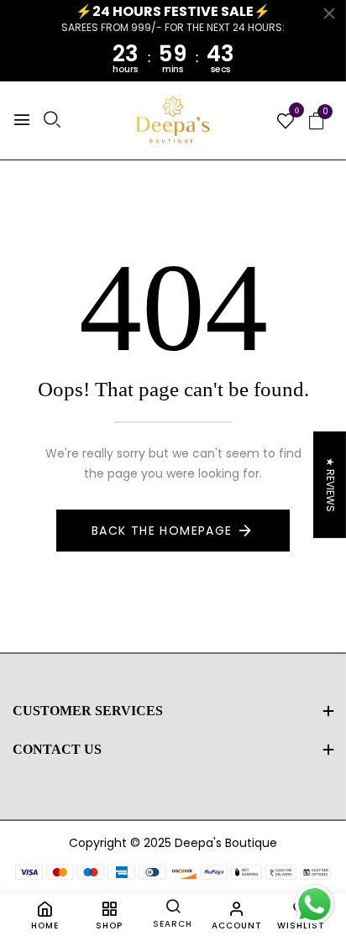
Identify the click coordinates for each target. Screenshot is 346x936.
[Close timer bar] (329, 13)
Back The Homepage (162, 530)
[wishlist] (285, 122)
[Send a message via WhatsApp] (314, 904)
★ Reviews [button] (330, 484)
